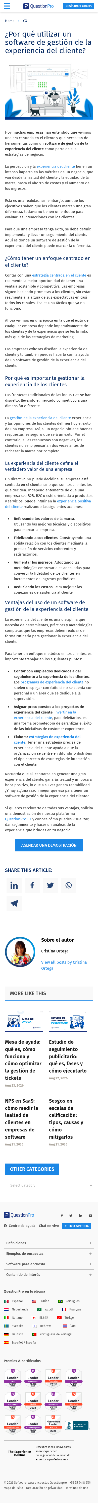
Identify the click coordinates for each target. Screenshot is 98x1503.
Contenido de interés (23, 1275)
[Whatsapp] (68, 885)
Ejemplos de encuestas (24, 1254)
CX (25, 21)
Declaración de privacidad (44, 1488)
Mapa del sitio (13, 1488)
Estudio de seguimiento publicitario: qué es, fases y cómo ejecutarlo (68, 1056)
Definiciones (16, 1243)
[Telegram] (14, 903)
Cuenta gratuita (77, 1226)
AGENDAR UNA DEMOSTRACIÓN (49, 845)
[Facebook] (32, 885)
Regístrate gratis (79, 6)
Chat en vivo (49, 1226)
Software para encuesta (25, 1264)
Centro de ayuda (22, 1226)
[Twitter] (50, 885)
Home (10, 21)
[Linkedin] (14, 885)
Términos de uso (77, 1488)
